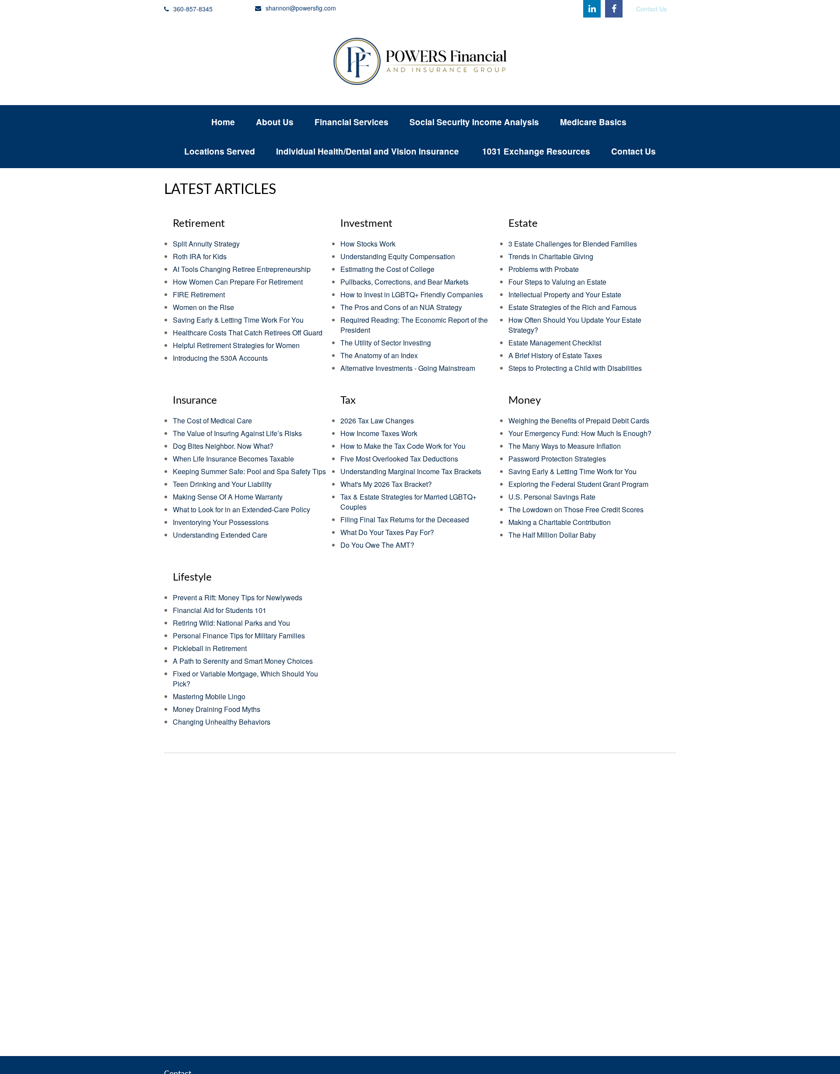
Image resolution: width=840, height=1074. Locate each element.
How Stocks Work (368, 244)
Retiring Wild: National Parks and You (231, 623)
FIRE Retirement (199, 294)
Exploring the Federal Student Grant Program (578, 484)
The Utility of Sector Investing (385, 343)
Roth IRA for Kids (200, 256)
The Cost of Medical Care (212, 421)
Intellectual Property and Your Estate (564, 294)
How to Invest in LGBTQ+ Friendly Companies (411, 294)
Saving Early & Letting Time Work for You (572, 471)
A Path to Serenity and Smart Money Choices (243, 661)
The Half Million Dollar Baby (552, 535)
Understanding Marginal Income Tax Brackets (410, 471)
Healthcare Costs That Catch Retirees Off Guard (247, 332)
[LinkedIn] (592, 9)
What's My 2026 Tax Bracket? (386, 484)
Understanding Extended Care (220, 535)
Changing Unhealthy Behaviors (221, 722)
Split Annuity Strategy (206, 244)
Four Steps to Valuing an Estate (557, 282)
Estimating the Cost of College (387, 269)
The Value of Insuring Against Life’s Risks (237, 433)
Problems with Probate (543, 269)
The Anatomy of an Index (379, 355)
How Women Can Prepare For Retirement (238, 282)
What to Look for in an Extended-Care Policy (241, 509)
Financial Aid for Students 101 (219, 610)
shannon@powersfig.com (301, 8)
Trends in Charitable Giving (550, 256)
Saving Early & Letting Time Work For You (238, 320)
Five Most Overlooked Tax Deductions (399, 459)
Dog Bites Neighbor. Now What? (223, 446)
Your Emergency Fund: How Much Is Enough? (579, 433)
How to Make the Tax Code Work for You (403, 446)
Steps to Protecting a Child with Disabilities (575, 368)
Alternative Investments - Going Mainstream (407, 368)
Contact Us (651, 8)
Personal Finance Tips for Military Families (239, 635)
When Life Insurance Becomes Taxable (233, 459)
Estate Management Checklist (554, 343)
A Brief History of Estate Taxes (555, 355)
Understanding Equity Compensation (397, 256)
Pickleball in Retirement (210, 648)
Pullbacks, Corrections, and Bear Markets (404, 282)
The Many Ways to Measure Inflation (564, 446)
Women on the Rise (203, 307)
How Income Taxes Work (378, 433)
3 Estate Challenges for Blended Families (572, 244)
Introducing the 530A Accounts (220, 358)
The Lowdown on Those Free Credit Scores (576, 509)
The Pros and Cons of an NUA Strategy (401, 307)
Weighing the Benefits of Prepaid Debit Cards (578, 421)
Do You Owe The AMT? (377, 545)
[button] (223, 122)
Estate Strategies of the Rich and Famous (572, 307)
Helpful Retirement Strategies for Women (236, 345)
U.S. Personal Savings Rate (551, 497)
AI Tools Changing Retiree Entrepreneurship (242, 269)
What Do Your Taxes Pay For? (387, 532)
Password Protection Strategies (557, 459)
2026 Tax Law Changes (377, 421)
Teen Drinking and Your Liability (222, 484)
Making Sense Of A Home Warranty (228, 497)
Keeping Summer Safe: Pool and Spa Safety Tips (249, 471)
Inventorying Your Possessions (221, 522)
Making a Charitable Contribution (559, 522)
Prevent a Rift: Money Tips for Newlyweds (237, 597)
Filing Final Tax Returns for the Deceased (404, 519)
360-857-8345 (193, 8)
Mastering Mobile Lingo (209, 696)
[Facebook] (614, 9)
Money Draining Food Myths (216, 709)
